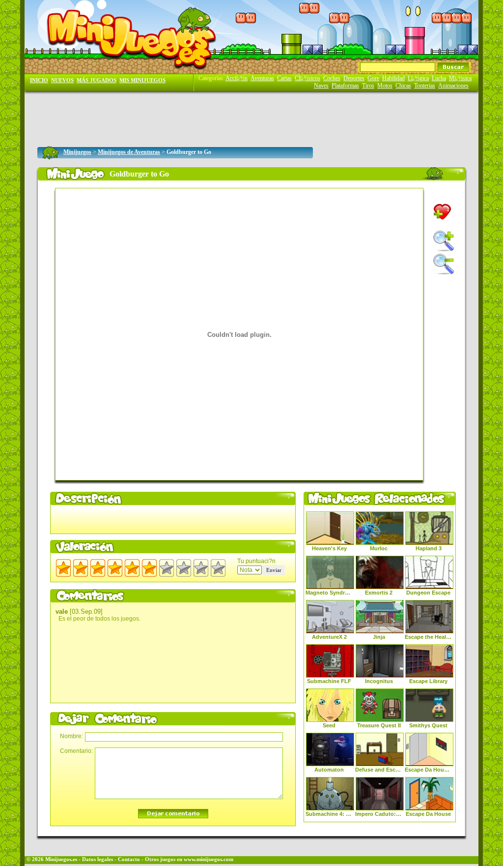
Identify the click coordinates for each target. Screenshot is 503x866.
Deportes (353, 78)
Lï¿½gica (418, 78)
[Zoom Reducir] (443, 264)
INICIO (39, 80)
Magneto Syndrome (329, 593)
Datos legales (97, 859)
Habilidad (393, 78)
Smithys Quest (428, 725)
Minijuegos (77, 152)
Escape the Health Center (428, 637)
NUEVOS (62, 80)
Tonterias (424, 85)
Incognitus (379, 681)
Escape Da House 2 (428, 770)
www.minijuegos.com (208, 859)
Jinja (379, 637)
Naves (321, 85)
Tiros (368, 85)
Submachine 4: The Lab (329, 814)
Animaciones (453, 85)
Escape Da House (428, 814)
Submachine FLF (329, 681)
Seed (329, 725)
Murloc (379, 548)
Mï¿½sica (460, 78)
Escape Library (428, 681)
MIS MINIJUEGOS (142, 80)
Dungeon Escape (428, 593)
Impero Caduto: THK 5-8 (378, 814)
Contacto (129, 859)
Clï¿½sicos (307, 78)
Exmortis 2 (378, 593)
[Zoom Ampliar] (443, 241)
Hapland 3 (429, 548)
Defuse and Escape (378, 770)
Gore (373, 78)
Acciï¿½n (236, 78)
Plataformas (345, 85)
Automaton (329, 770)
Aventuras (262, 78)
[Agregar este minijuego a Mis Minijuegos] (442, 212)
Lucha (439, 78)
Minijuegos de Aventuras (129, 152)
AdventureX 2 (329, 637)
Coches (331, 78)
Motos (384, 85)
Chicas (403, 85)
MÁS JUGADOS (96, 80)
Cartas (284, 78)
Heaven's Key (329, 548)
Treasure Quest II (379, 725)
